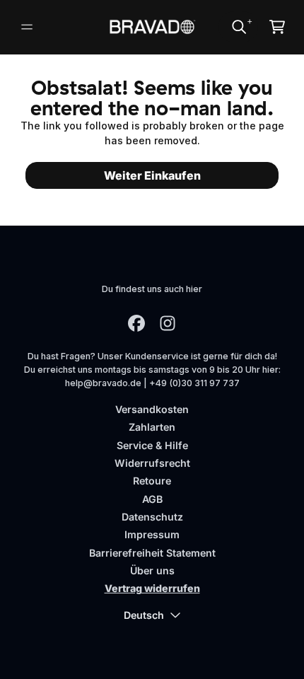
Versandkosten (152, 409)
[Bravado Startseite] (152, 26)
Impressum (152, 534)
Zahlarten (152, 427)
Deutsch (144, 615)
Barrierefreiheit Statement (152, 553)
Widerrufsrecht (152, 463)
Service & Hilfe (152, 445)
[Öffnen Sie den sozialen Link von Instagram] (167, 323)
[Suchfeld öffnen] (238, 27)
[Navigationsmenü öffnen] (26, 26)
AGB (152, 499)
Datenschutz (152, 517)
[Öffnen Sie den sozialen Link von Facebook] (136, 323)
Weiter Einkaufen (152, 175)
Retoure (152, 481)
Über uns (152, 570)
